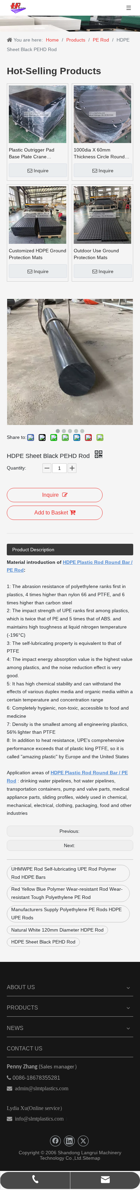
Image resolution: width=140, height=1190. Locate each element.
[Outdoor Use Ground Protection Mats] (102, 214)
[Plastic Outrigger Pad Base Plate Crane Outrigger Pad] (37, 113)
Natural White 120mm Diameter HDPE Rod (57, 930)
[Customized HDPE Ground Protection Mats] (37, 214)
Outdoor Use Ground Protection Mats (96, 254)
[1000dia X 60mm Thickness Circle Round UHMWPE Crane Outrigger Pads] (102, 113)
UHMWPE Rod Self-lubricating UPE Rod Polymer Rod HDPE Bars (63, 873)
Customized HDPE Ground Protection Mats (37, 254)
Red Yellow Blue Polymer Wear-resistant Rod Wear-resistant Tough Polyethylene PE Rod (67, 893)
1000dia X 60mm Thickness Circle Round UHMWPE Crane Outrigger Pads (99, 153)
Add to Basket (51, 512)
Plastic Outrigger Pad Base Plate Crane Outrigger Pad (31, 153)
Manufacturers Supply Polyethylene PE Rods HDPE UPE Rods (66, 913)
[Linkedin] (69, 1141)
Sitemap (91, 1158)
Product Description (33, 549)
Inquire (41, 170)
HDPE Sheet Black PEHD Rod (43, 942)
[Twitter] (83, 1141)
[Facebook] (55, 1141)
